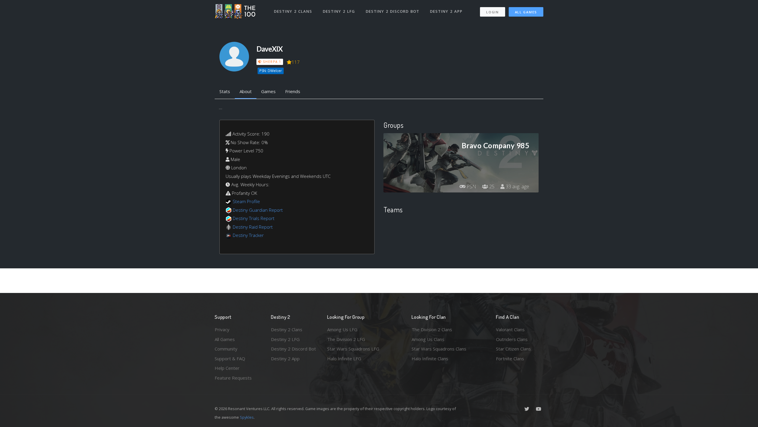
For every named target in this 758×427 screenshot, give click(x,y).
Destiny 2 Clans (293, 11)
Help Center (227, 368)
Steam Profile (246, 201)
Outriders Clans (512, 339)
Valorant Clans (510, 329)
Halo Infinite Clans (430, 358)
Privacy (222, 329)
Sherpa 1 (271, 62)
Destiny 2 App (446, 11)
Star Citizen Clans (513, 349)
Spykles (247, 417)
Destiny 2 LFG (339, 11)
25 (491, 186)
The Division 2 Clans (432, 329)
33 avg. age (517, 186)
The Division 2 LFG (346, 339)
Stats (224, 91)
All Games (526, 12)
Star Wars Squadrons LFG (353, 349)
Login (492, 12)
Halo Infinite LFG (344, 358)
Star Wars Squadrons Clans (439, 349)
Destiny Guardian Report (258, 210)
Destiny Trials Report (253, 218)
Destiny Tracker (248, 235)
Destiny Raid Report (253, 227)
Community (226, 349)
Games (268, 91)
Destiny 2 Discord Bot (392, 11)
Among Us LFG (342, 329)
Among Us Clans (428, 339)
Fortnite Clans (510, 358)
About (246, 91)
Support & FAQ (230, 358)
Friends (292, 91)
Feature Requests (233, 378)
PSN (470, 186)
